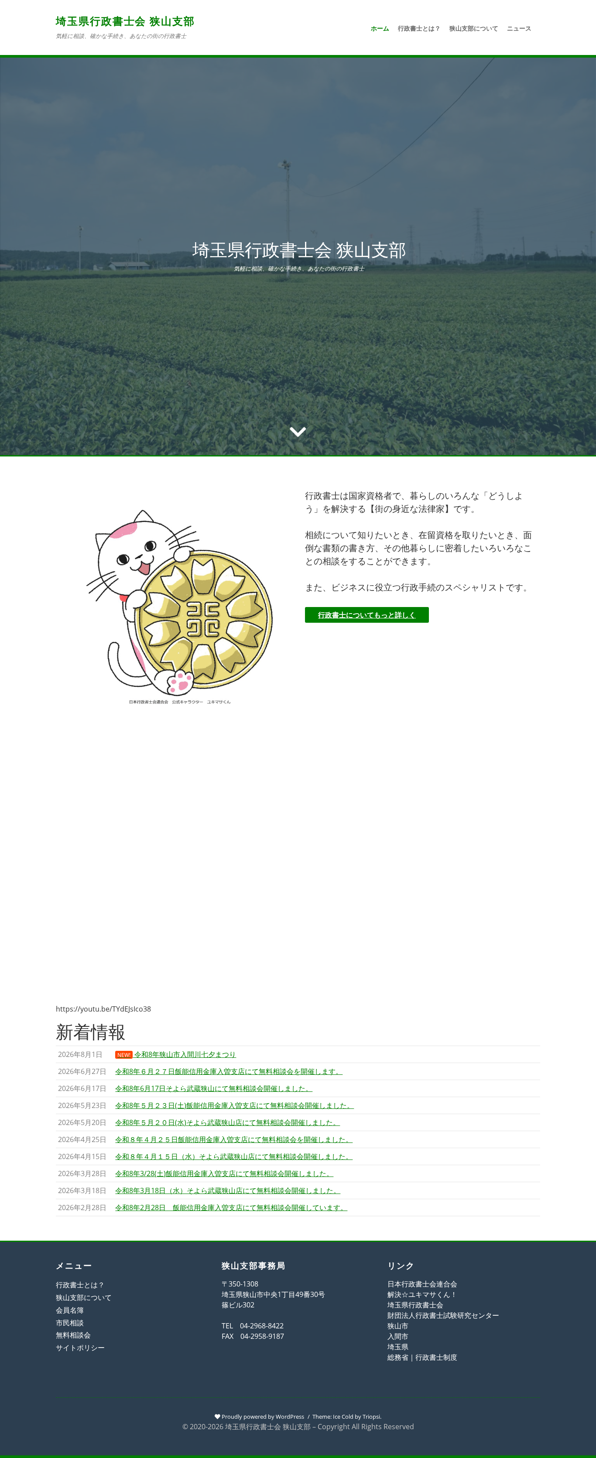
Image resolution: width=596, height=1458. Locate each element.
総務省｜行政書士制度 (422, 1357)
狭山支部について (473, 28)
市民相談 (70, 1323)
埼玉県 (397, 1347)
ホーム (380, 28)
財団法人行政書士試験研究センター (443, 1315)
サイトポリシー (80, 1347)
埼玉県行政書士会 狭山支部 (125, 21)
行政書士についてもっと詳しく (367, 615)
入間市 (397, 1336)
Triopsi (371, 1416)
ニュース (519, 28)
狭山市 (397, 1326)
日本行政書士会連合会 (422, 1284)
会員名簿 (70, 1310)
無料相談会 (73, 1335)
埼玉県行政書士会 (415, 1305)
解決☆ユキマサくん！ (422, 1294)
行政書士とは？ (419, 28)
